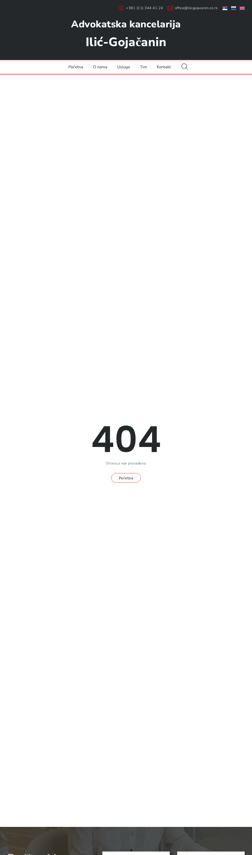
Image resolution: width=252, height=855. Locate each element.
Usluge (123, 67)
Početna (75, 67)
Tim (143, 67)
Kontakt (164, 67)
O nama (100, 67)
